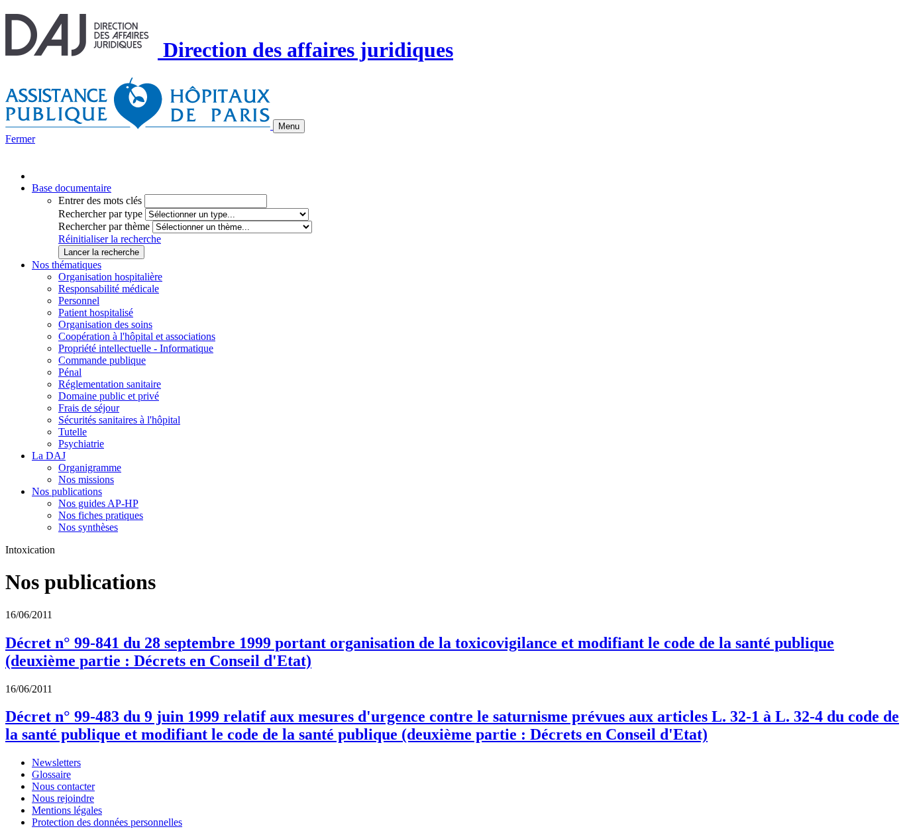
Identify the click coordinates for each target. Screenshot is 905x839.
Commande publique (102, 360)
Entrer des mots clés (100, 200)
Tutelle (72, 431)
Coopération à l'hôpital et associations (136, 336)
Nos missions (86, 479)
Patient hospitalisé (95, 312)
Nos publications (67, 491)
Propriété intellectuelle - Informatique (135, 348)
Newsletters (56, 762)
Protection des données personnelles (107, 822)
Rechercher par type (100, 213)
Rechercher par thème (104, 226)
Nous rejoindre (63, 798)
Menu (288, 126)
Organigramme (89, 467)
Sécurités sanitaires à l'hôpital (119, 419)
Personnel (78, 300)
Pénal (69, 372)
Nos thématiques (66, 264)
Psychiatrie (81, 443)
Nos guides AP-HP (98, 503)
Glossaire (51, 774)
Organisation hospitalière (110, 276)
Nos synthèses (88, 527)
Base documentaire (71, 188)
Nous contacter (63, 786)
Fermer (20, 138)
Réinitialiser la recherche (109, 239)
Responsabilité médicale (108, 288)
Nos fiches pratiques (100, 515)
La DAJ (49, 455)
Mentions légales (67, 810)
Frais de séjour (88, 408)
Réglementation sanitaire (109, 384)
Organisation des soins (105, 324)
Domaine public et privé (108, 396)
